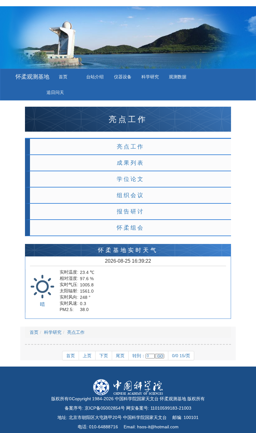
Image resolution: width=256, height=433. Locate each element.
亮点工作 (130, 147)
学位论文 (130, 179)
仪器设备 (122, 76)
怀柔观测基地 (32, 77)
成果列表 (130, 163)
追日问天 (55, 92)
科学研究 (150, 76)
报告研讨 (130, 211)
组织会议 (130, 195)
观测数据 (177, 76)
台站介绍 (95, 76)
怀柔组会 (130, 228)
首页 (63, 76)
